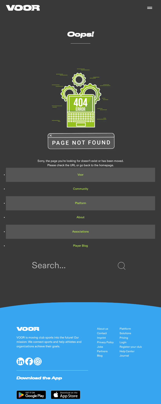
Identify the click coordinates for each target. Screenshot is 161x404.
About (80, 217)
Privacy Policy (105, 342)
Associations (80, 231)
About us (102, 328)
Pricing (124, 338)
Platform (80, 203)
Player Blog (80, 245)
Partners (102, 351)
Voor (80, 174)
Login (123, 342)
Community (80, 188)
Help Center (127, 351)
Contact (102, 333)
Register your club (131, 347)
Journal (124, 355)
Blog (99, 355)
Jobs (100, 347)
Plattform (125, 328)
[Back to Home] (23, 8)
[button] (149, 8)
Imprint (101, 338)
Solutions (125, 333)
